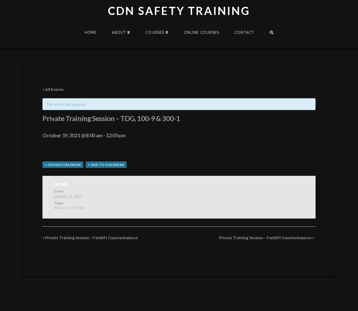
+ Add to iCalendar (106, 164)
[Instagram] (191, 303)
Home (137, 295)
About (150, 295)
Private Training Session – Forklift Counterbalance (90, 237)
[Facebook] (166, 303)
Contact (218, 295)
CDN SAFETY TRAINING (179, 10)
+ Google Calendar (63, 164)
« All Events (53, 89)
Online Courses (193, 295)
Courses (167, 295)
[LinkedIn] (179, 303)
